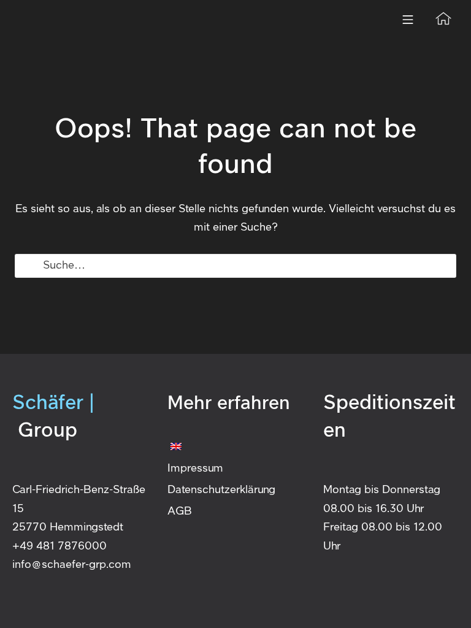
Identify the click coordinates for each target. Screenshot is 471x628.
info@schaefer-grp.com (71, 565)
